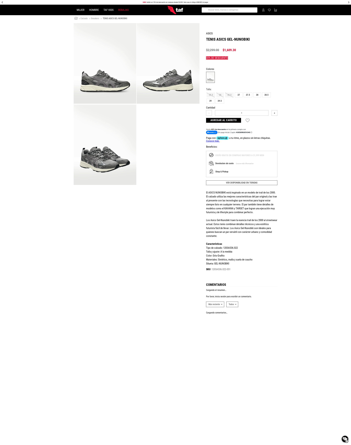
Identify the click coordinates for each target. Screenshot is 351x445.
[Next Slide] (348, 2)
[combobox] (230, 10)
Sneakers (95, 18)
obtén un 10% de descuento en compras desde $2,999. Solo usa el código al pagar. (175, 2)
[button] (211, 94)
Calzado (84, 18)
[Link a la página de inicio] (76, 18)
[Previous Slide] (2, 2)
